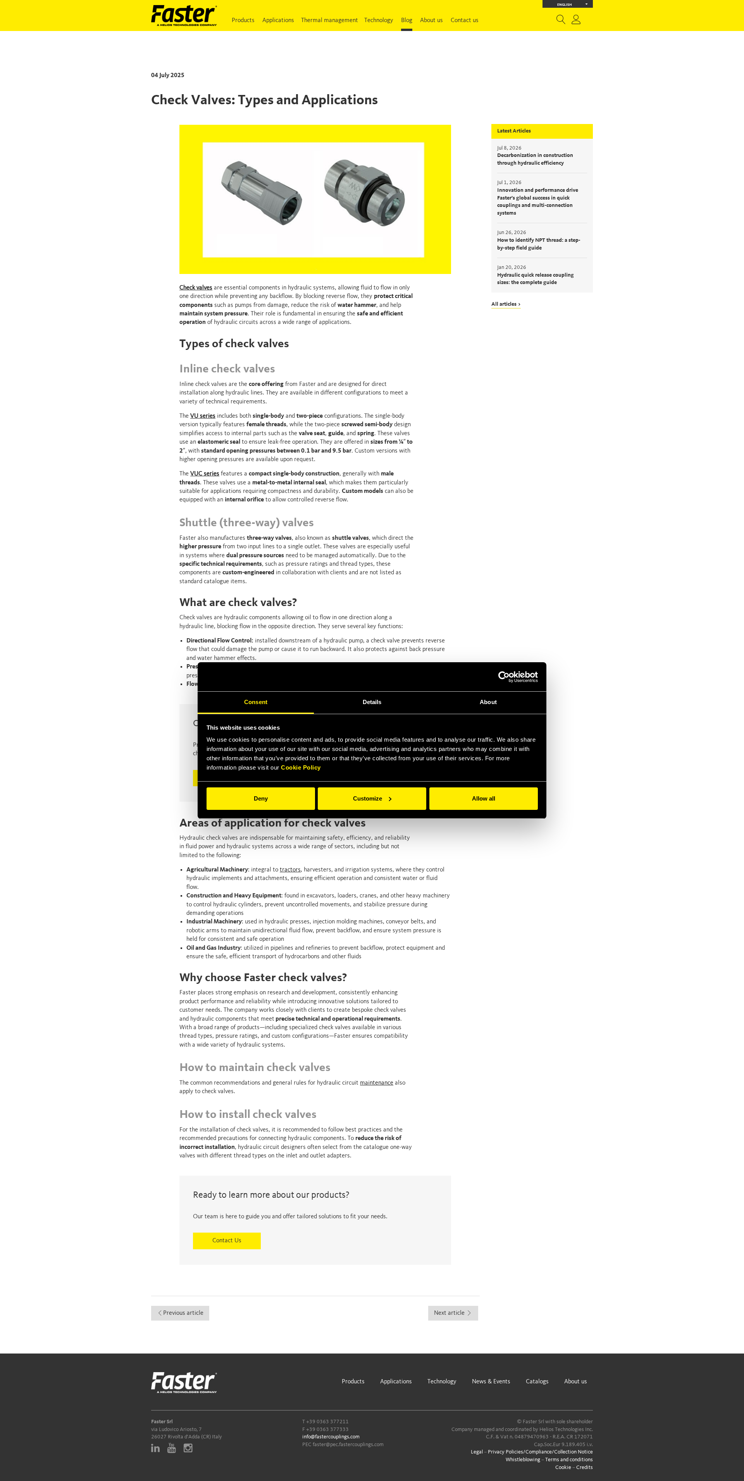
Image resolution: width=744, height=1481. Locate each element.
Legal (477, 1452)
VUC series (204, 474)
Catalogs (537, 1382)
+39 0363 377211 (327, 1421)
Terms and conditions (569, 1459)
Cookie (563, 1467)
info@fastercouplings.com (331, 1437)
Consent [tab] (255, 702)
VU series (202, 416)
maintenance (376, 1083)
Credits (584, 1467)
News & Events (491, 1382)
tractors (290, 870)
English (564, 5)
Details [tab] (372, 702)
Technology (378, 20)
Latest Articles (514, 131)
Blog (406, 20)
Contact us (465, 20)
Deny (261, 798)
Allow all (483, 798)
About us (431, 20)
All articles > (506, 304)
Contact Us (226, 1241)
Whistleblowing (523, 1459)
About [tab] (488, 702)
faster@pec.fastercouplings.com (348, 1444)
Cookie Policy (301, 767)
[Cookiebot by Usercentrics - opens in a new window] (504, 677)
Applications (278, 20)
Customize (367, 798)
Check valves (195, 288)
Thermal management (329, 20)
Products (243, 20)
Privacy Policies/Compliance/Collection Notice (540, 1452)
